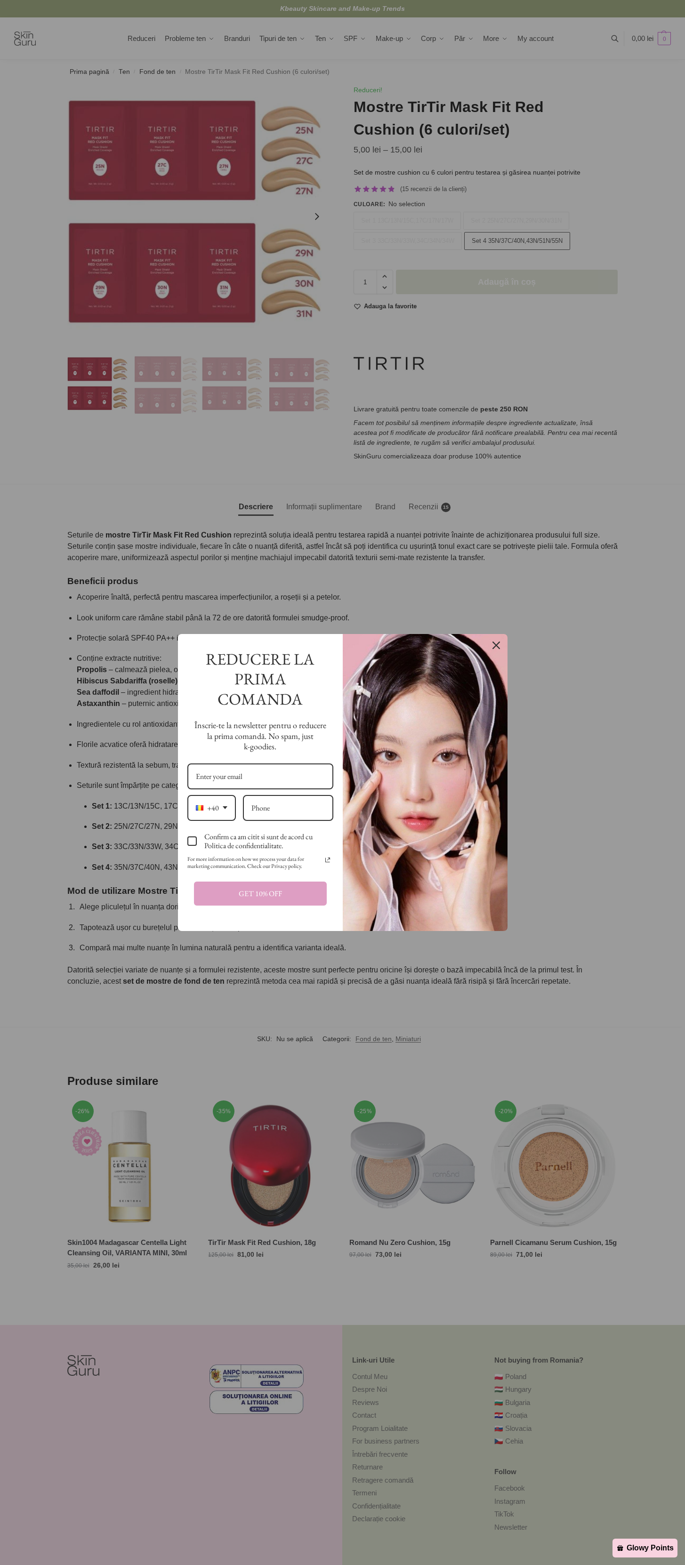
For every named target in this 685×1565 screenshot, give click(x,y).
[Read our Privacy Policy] (327, 860)
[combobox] (211, 808)
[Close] (496, 645)
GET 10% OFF (260, 894)
